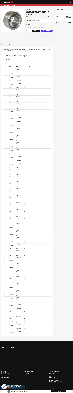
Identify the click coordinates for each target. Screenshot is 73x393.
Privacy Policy (51, 373)
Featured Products (29, 2)
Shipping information (15, 44)
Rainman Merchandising (61, 387)
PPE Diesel (28, 9)
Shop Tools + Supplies (46, 2)
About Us (61, 2)
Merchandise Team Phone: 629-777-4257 (57, 378)
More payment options (47, 32)
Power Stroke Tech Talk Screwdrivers (13, 386)
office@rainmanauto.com (6, 377)
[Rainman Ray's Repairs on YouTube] (12, 2)
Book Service (39, 2)
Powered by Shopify (69, 387)
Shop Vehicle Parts (55, 2)
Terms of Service (52, 376)
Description (5, 44)
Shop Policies (27, 373)
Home (35, 2)
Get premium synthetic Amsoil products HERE (8, 5)
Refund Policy (51, 374)
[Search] (66, 2)
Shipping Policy (52, 377)
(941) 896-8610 (4, 376)
